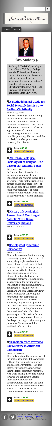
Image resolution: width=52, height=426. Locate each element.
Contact (20, 416)
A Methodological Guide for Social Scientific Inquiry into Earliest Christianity (26, 105)
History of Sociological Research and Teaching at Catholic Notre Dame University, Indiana (23, 217)
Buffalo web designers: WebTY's (37, 420)
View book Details (24, 151)
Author (17, 29)
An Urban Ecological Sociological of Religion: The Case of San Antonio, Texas (25, 161)
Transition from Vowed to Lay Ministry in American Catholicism (25, 345)
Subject (6, 29)
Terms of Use (39, 416)
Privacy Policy (28, 416)
